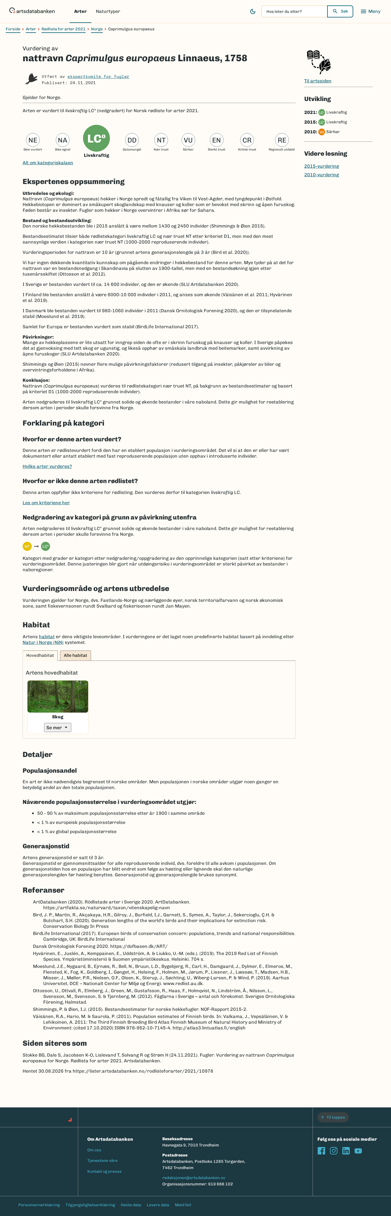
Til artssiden (317, 81)
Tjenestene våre (102, 1160)
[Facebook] (321, 1151)
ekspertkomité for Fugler (98, 76)
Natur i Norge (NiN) (43, 642)
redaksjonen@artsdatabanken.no (193, 1177)
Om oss (94, 1150)
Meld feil (183, 1205)
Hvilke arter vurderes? (47, 466)
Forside (13, 29)
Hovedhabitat (40, 655)
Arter (80, 11)
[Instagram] (333, 1151)
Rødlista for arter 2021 (64, 29)
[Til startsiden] (32, 11)
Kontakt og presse (104, 1171)
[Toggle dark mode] (253, 11)
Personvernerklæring (39, 1205)
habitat (47, 636)
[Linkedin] (346, 1151)
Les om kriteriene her (46, 502)
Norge (97, 29)
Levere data (158, 1205)
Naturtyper (108, 11)
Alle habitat (75, 655)
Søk (344, 11)
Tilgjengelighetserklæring (90, 1205)
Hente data (131, 1205)
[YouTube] (358, 1151)
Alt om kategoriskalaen (48, 162)
